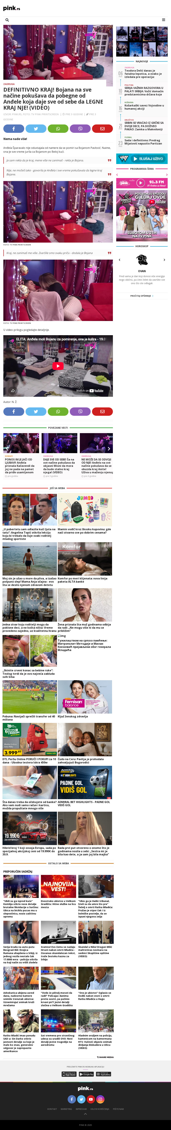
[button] (7, 528)
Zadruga (9, 84)
